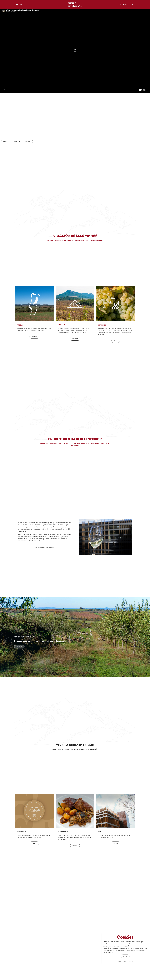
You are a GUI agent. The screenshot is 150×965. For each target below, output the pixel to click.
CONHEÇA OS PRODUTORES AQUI (44, 548)
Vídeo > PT (6, 141)
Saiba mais (19, 646)
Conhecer (75, 338)
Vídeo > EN (17, 141)
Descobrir (34, 336)
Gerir (124, 961)
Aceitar (125, 956)
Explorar (34, 843)
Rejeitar (131, 961)
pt (133, 4)
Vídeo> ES (28, 141)
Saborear (75, 845)
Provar (115, 340)
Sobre (119, 961)
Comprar (115, 843)
